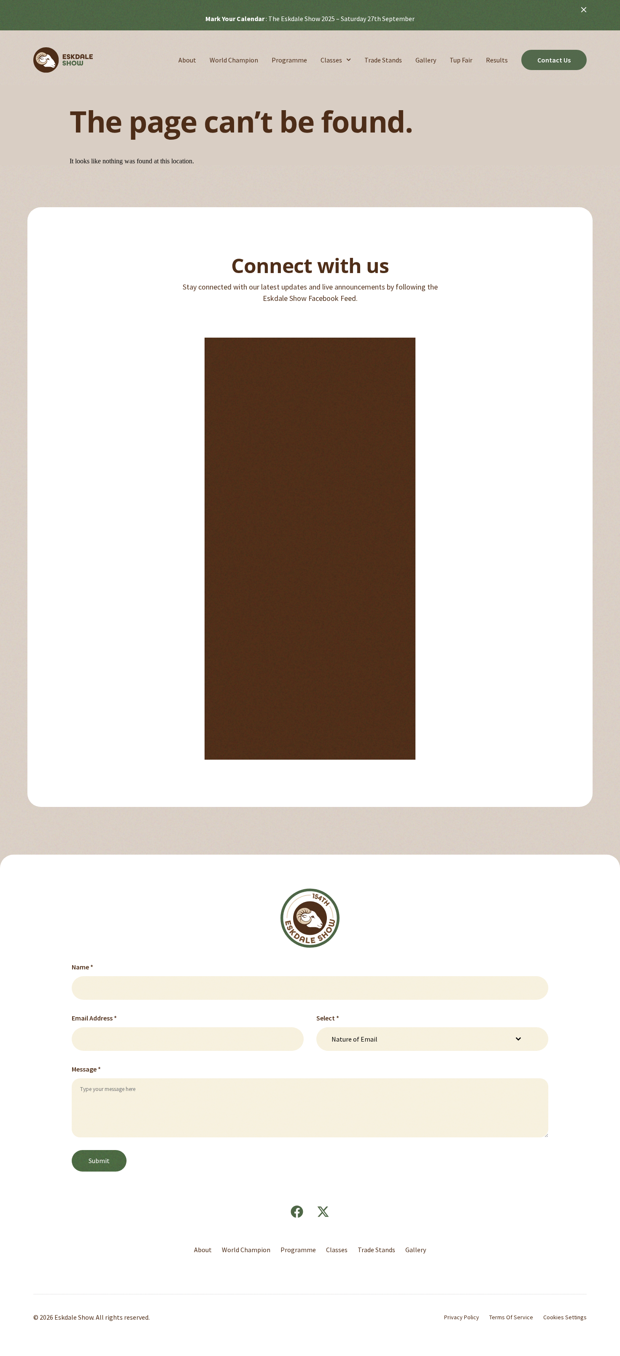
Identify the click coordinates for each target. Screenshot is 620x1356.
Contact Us (554, 60)
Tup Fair (461, 60)
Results (497, 60)
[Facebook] (297, 1211)
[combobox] (427, 1039)
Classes (331, 60)
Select (327, 1018)
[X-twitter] (323, 1211)
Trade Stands (383, 60)
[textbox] (419, 1039)
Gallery (425, 60)
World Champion (234, 60)
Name (82, 967)
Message (86, 1069)
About (187, 60)
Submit (99, 1160)
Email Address (94, 1018)
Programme (289, 60)
